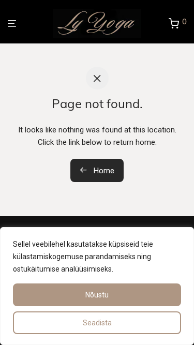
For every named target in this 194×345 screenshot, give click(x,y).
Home (103, 170)
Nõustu (97, 295)
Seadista (97, 323)
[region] (97, 286)
